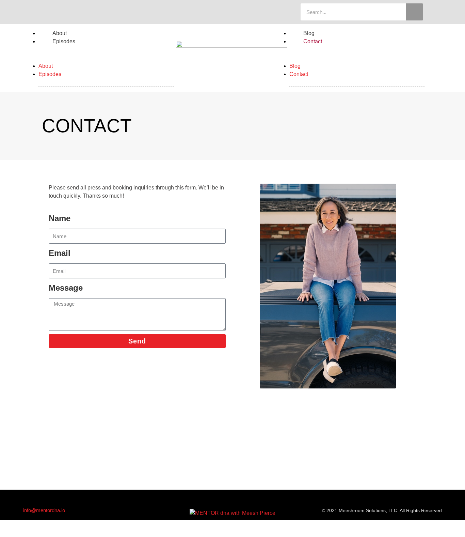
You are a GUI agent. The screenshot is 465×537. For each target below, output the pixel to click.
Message (66, 287)
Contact (312, 41)
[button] (106, 58)
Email (59, 253)
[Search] (414, 11)
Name (59, 218)
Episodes (63, 41)
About (45, 66)
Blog (295, 66)
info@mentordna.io (44, 510)
